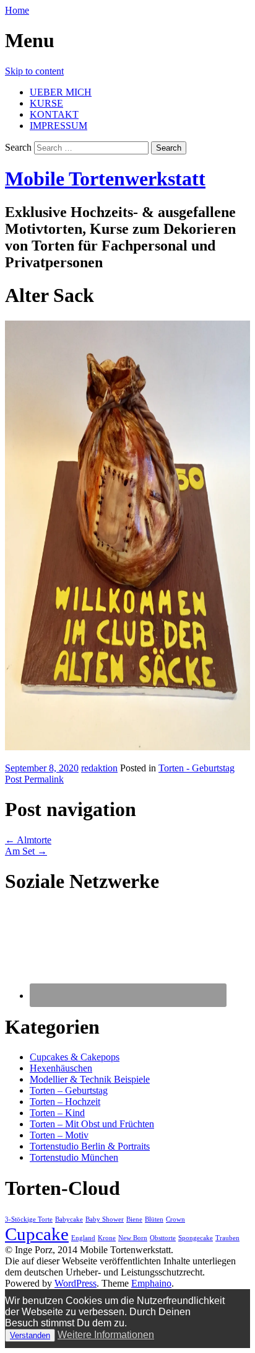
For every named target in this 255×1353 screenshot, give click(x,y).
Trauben (227, 1238)
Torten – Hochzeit (65, 1101)
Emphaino (151, 1283)
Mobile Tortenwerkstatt (105, 178)
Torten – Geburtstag (69, 1090)
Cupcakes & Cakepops (74, 1057)
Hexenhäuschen (61, 1068)
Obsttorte (163, 1238)
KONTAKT (54, 114)
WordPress (75, 1283)
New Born (132, 1238)
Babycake (69, 1219)
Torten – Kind (57, 1112)
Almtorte (28, 840)
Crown (175, 1219)
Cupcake (37, 1234)
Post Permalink (34, 779)
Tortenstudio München (74, 1157)
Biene (134, 1219)
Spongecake (195, 1238)
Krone (107, 1238)
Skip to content (34, 71)
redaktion (99, 768)
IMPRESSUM (58, 125)
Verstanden (30, 1335)
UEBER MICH (61, 92)
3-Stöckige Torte (29, 1219)
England (83, 1238)
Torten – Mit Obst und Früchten (92, 1124)
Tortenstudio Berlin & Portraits (90, 1146)
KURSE (46, 103)
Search (18, 147)
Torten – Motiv (59, 1135)
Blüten (154, 1219)
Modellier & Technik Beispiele (90, 1079)
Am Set (26, 851)
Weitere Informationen (106, 1334)
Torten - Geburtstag (196, 768)
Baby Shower (104, 1219)
